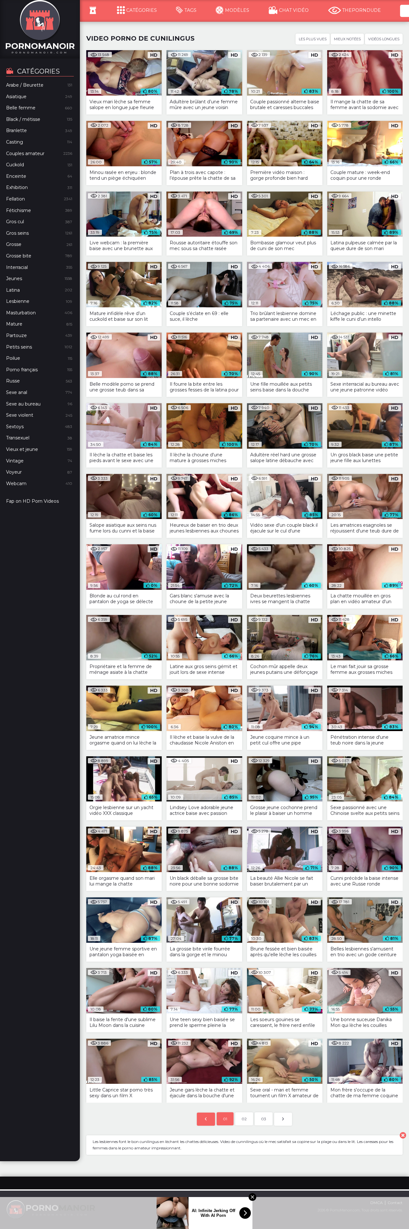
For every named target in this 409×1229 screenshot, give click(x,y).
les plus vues (313, 39)
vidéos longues (383, 39)
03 (263, 1118)
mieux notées (347, 39)
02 (244, 1118)
